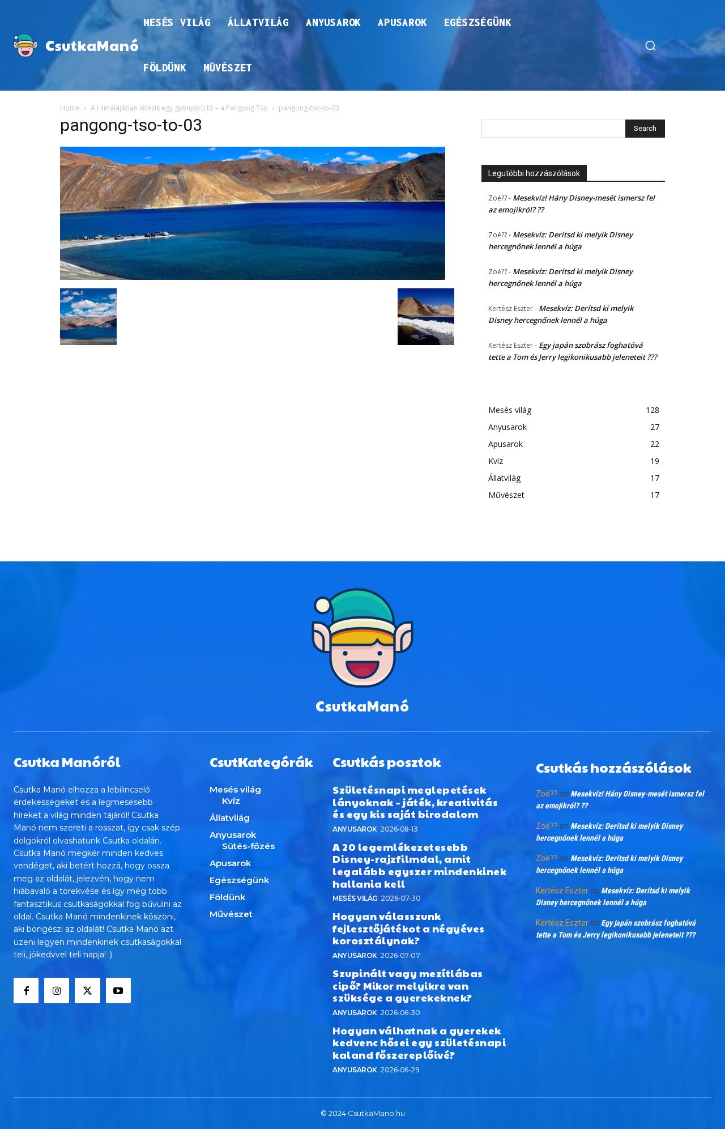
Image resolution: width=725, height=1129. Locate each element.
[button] (650, 45)
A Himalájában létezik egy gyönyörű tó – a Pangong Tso (179, 108)
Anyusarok (354, 829)
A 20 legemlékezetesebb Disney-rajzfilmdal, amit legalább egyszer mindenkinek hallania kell (419, 865)
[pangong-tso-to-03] (252, 277)
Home (70, 108)
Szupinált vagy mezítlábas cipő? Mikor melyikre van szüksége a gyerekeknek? (407, 985)
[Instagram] (56, 990)
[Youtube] (118, 990)
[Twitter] (87, 990)
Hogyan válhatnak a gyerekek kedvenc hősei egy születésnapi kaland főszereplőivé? (419, 1042)
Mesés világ (355, 898)
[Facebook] (26, 990)
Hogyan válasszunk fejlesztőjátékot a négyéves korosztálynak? (408, 928)
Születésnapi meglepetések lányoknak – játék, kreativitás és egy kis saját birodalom (415, 801)
